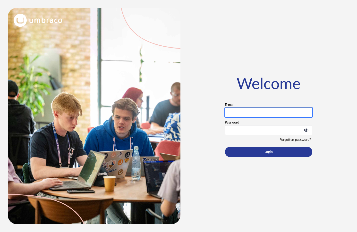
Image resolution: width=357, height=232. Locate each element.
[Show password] (306, 130)
